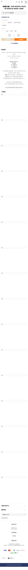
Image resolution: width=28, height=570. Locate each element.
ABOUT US (14, 527)
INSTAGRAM (14, 529)
